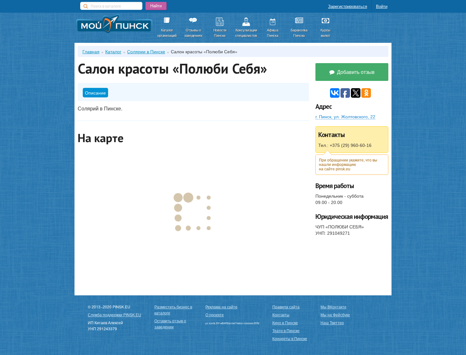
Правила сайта (286, 306)
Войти (381, 6)
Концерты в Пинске (289, 338)
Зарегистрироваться (347, 6)
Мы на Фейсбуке (335, 314)
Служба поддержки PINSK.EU (114, 314)
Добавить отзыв (355, 72)
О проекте (214, 314)
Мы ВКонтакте (333, 306)
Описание (95, 92)
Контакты (280, 314)
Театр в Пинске (286, 330)
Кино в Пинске (285, 322)
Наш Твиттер (332, 322)
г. (345, 116)
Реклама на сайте (221, 306)
